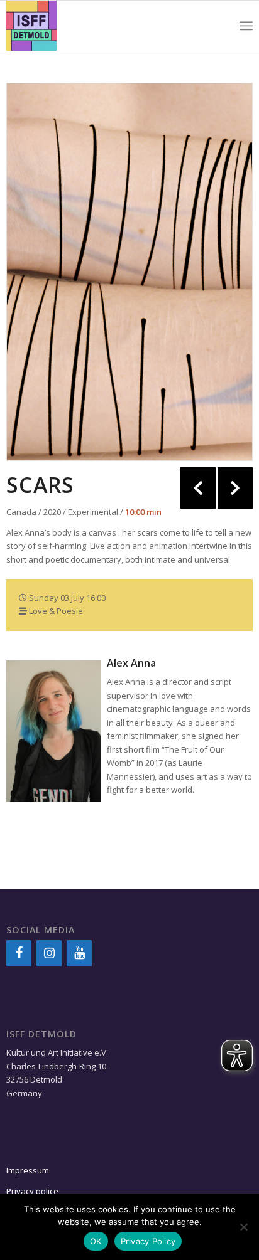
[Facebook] (18, 953)
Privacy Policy (148, 1241)
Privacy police (33, 1191)
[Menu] (246, 26)
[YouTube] (79, 953)
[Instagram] (49, 953)
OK (96, 1241)
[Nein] (243, 1226)
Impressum (27, 1170)
